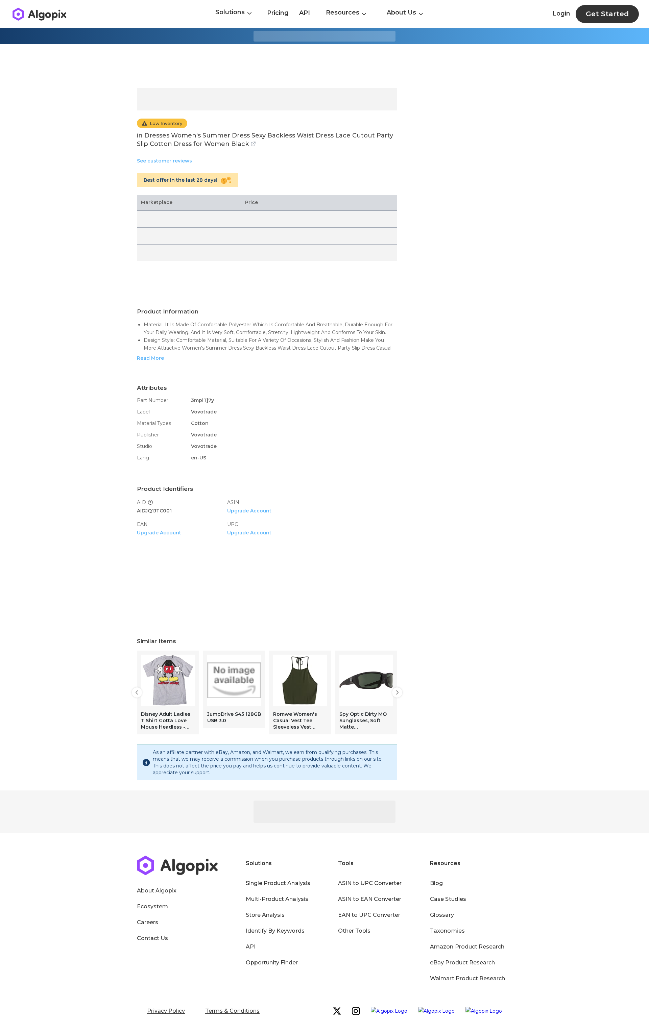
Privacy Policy (166, 1011)
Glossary (442, 915)
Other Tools (354, 931)
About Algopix (156, 890)
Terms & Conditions (232, 1011)
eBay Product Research (462, 962)
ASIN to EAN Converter (370, 899)
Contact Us (152, 938)
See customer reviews (164, 161)
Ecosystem (152, 906)
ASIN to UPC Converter (370, 883)
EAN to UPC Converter (369, 915)
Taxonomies (447, 931)
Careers (147, 922)
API (304, 13)
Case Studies (448, 899)
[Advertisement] (324, 66)
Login (561, 13)
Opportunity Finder (272, 962)
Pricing (278, 13)
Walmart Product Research (467, 978)
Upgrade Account (249, 511)
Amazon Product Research (467, 946)
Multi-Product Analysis (277, 899)
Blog (436, 883)
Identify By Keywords (275, 931)
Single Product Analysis (278, 883)
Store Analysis (265, 915)
